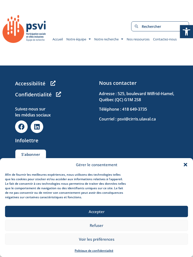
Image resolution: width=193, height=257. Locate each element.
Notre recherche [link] (106, 39)
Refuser (96, 225)
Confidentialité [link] (33, 94)
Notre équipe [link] (76, 39)
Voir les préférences (96, 239)
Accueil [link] (58, 39)
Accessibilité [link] (30, 83)
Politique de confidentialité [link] (94, 250)
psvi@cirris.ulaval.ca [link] (136, 119)
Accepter (97, 211)
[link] (186, 31)
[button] (185, 164)
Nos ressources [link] (138, 39)
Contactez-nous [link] (165, 39)
